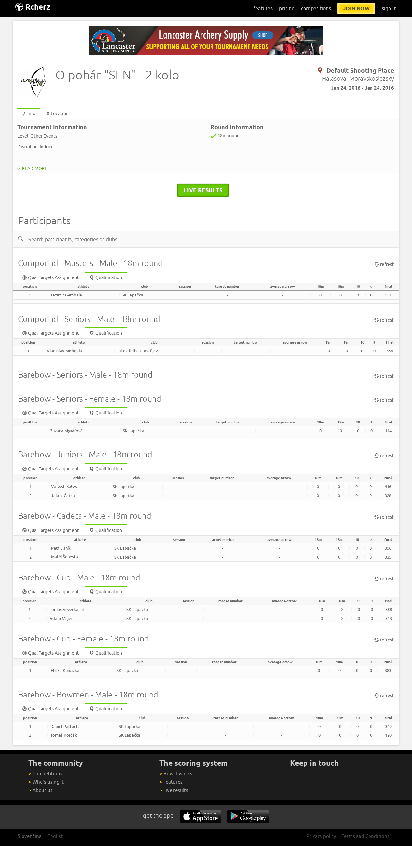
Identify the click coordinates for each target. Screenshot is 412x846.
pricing (287, 8)
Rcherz (37, 7)
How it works (175, 773)
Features (171, 782)
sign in (389, 8)
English (55, 836)
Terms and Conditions (365, 836)
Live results (173, 790)
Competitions (45, 773)
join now (356, 8)
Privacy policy (321, 836)
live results (203, 190)
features (263, 8)
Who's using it (45, 782)
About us (40, 790)
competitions (316, 8)
